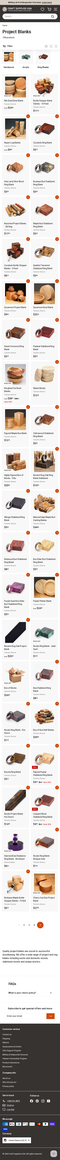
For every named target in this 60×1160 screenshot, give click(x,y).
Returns (5, 1042)
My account (7, 1066)
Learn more (47, 2)
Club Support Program (11, 1050)
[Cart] (49, 9)
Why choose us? (9, 1082)
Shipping (6, 1038)
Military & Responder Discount (15, 1055)
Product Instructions (10, 1063)
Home (4, 26)
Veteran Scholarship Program (14, 1058)
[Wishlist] (42, 9)
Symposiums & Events (11, 1046)
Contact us (7, 1034)
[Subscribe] (50, 1016)
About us (6, 1078)
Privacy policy (8, 1086)
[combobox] (30, 16)
